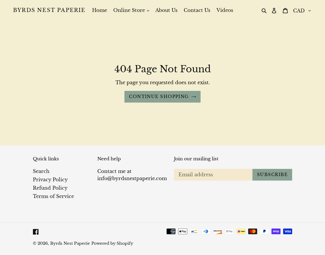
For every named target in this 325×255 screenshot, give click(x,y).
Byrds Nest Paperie (49, 10)
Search (41, 171)
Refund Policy (50, 188)
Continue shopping (159, 96)
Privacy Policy (50, 179)
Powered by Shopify (112, 243)
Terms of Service (53, 196)
